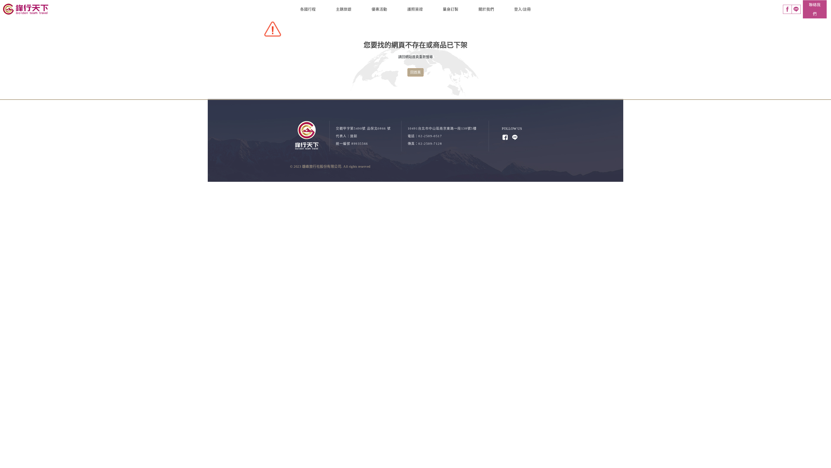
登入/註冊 (522, 9)
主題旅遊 (343, 9)
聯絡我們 (815, 9)
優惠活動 (379, 9)
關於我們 (486, 9)
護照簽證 (415, 9)
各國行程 (308, 9)
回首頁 (415, 72)
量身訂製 (450, 9)
